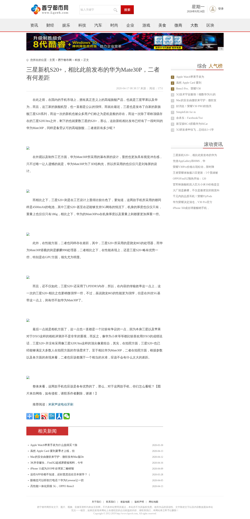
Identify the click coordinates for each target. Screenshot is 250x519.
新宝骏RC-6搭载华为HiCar (192, 123)
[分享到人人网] (59, 416)
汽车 (98, 25)
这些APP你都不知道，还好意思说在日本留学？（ (60, 474)
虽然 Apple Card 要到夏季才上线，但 (52, 450)
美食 (162, 25)
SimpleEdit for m (186, 112)
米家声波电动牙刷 (60, 404)
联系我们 (110, 501)
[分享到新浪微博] (44, 416)
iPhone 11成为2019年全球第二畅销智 (52, 468)
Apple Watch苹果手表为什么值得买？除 (53, 445)
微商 (178, 25)
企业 (130, 25)
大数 (194, 25)
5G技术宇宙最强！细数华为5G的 (196, 94)
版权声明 (139, 501)
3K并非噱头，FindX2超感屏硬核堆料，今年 (56, 462)
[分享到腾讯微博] (52, 416)
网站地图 (153, 501)
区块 (210, 25)
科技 (82, 25)
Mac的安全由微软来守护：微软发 (196, 100)
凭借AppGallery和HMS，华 (189, 161)
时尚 (114, 25)
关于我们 (96, 501)
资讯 (34, 25)
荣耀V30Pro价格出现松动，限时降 (193, 166)
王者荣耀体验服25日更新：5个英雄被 (195, 172)
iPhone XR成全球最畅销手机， (191, 208)
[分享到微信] (66, 416)
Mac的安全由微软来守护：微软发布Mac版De (57, 456)
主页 (52, 60)
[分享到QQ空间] (37, 416)
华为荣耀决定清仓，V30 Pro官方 (192, 202)
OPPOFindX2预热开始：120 (189, 178)
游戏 (146, 25)
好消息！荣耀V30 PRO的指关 (194, 106)
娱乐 (66, 25)
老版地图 (125, 501)
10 (172, 130)
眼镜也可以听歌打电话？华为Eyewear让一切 (57, 480)
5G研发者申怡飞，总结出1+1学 (195, 129)
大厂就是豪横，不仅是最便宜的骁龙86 (196, 190)
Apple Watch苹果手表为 (190, 76)
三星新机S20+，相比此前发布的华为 (195, 155)
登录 (221, 8)
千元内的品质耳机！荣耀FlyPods (192, 196)
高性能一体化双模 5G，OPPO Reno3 (52, 486)
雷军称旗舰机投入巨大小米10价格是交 (196, 184)
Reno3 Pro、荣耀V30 (188, 88)
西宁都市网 (65, 60)
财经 (50, 25)
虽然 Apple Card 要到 (188, 82)
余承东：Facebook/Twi (189, 117)
